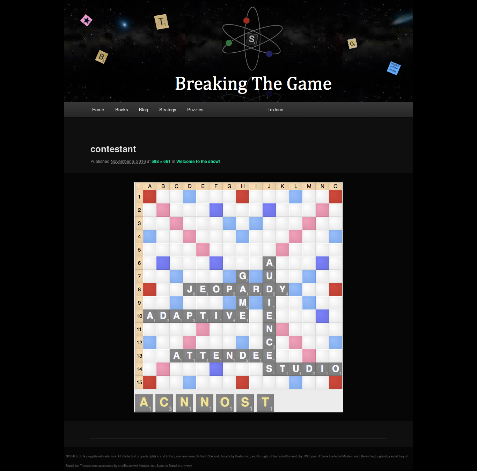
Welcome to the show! (198, 161)
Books (121, 109)
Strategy (167, 109)
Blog (143, 109)
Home (98, 109)
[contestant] (238, 297)
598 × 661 (161, 161)
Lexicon (275, 109)
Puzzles (195, 109)
